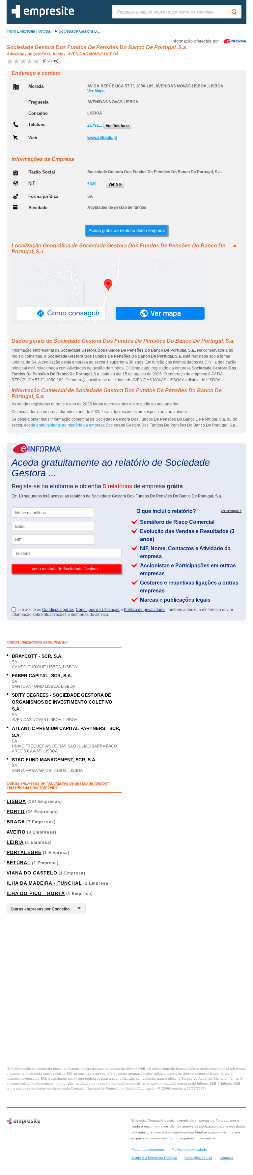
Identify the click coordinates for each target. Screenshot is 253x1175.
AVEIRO (16, 832)
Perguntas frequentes (148, 1149)
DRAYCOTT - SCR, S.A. (37, 656)
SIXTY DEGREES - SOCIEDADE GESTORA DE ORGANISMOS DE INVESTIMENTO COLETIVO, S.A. (63, 702)
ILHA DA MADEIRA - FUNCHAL (44, 883)
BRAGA (16, 821)
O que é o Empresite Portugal (154, 1157)
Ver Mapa (96, 91)
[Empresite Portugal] (43, 16)
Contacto (227, 1157)
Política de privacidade (144, 609)
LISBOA (16, 801)
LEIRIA (15, 842)
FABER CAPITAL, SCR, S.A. (42, 675)
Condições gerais (58, 609)
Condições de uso (198, 1157)
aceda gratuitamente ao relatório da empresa (64, 425)
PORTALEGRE (24, 852)
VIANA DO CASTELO (32, 872)
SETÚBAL (19, 862)
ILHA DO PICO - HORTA (36, 893)
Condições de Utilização (98, 609)
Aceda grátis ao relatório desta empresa (127, 230)
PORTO (16, 811)
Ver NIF (115, 184)
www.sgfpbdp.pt (102, 137)
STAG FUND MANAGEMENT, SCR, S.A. (54, 759)
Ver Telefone (117, 125)
